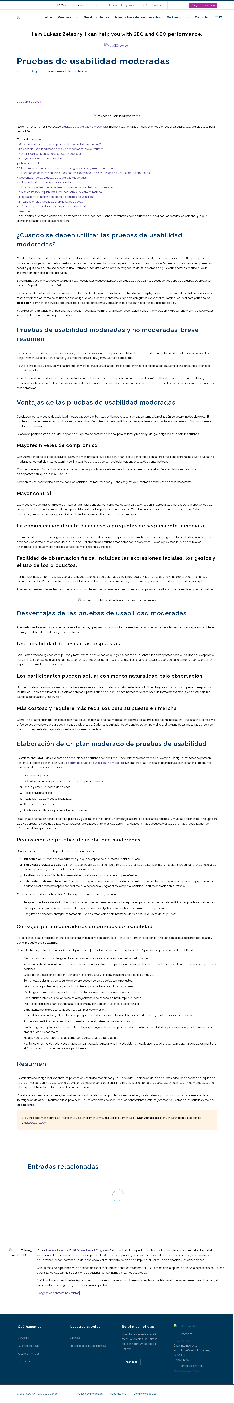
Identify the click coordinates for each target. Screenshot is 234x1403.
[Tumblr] (34, 1145)
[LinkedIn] (175, 5)
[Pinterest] (29, 1145)
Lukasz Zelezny (57, 1250)
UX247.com (102, 1250)
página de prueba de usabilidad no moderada (96, 762)
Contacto (201, 17)
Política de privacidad (90, 1394)
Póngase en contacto (203, 5)
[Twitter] (24, 1145)
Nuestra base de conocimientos (138, 17)
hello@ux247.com (35, 1122)
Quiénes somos (178, 17)
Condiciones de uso (145, 1394)
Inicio (48, 17)
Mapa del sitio (118, 1394)
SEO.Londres (182, 1340)
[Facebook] (19, 1145)
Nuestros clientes (96, 17)
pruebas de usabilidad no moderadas (85, 126)
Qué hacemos (68, 17)
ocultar (36, 139)
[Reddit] (44, 1145)
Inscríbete (131, 1362)
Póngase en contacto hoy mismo (58, 1293)
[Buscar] (229, 17)
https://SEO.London (151, 5)
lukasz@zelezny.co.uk (121, 5)
